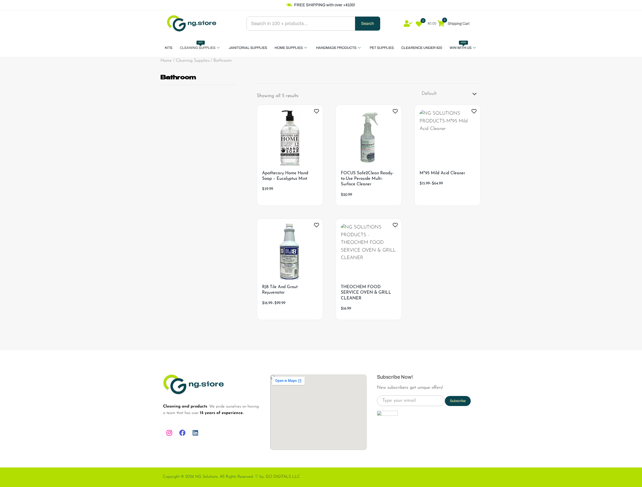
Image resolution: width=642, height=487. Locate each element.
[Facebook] (182, 433)
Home (166, 60)
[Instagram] (169, 433)
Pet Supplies (382, 48)
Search (367, 23)
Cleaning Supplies (197, 45)
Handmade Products (336, 48)
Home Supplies (289, 48)
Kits (168, 48)
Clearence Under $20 (421, 48)
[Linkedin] (195, 433)
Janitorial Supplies (248, 48)
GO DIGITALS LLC (283, 477)
